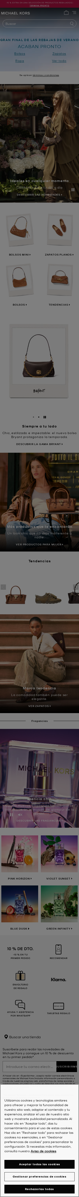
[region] (39, 1140)
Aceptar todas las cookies (39, 1164)
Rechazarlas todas (39, 1189)
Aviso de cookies (43, 1151)
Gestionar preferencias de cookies (39, 1176)
